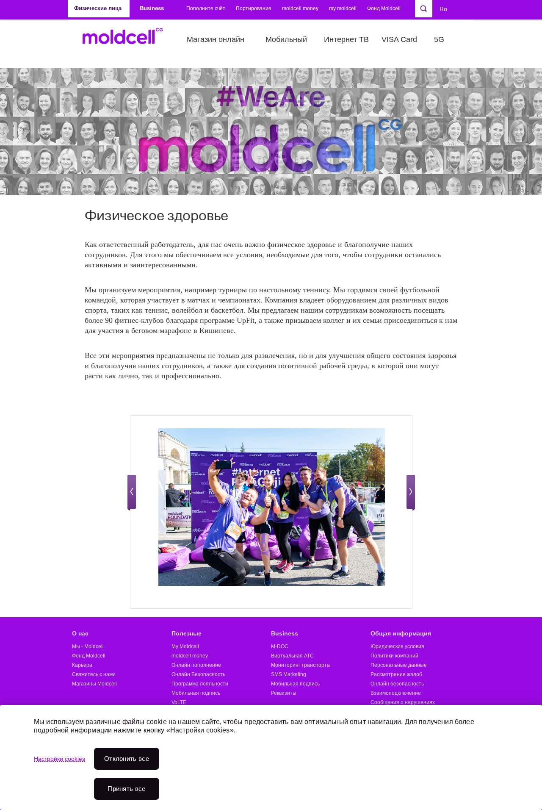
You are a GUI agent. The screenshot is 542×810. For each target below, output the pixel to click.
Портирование (253, 8)
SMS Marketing (288, 674)
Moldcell (127, 39)
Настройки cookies (59, 758)
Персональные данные (399, 665)
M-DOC (279, 646)
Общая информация (401, 633)
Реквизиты (283, 693)
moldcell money (300, 8)
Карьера (82, 665)
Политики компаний (394, 656)
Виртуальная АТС (292, 656)
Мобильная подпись (195, 693)
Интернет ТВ (346, 39)
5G (439, 39)
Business (284, 633)
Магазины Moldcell (94, 684)
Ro (443, 9)
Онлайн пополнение (196, 665)
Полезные (186, 633)
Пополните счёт (205, 8)
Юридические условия (397, 646)
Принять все (126, 788)
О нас (80, 633)
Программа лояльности (199, 684)
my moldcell (343, 8)
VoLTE (178, 702)
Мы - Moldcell (88, 646)
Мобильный (286, 39)
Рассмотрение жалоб (396, 674)
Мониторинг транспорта (300, 665)
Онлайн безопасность (397, 684)
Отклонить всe (126, 758)
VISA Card (399, 39)
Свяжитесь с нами (94, 674)
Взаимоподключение (396, 693)
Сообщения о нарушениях (403, 702)
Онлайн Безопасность (198, 674)
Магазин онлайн (215, 39)
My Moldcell (185, 646)
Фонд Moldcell (384, 8)
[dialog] (271, 757)
